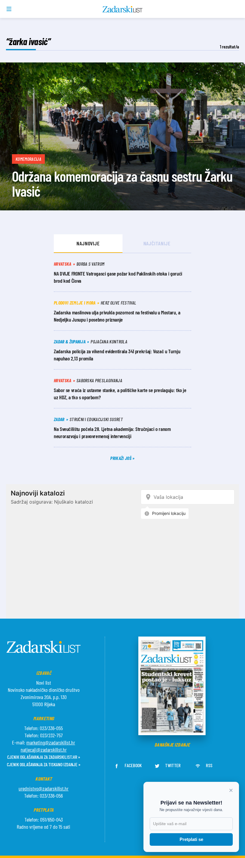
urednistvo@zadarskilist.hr (43, 788)
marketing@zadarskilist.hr (50, 742)
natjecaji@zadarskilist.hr (44, 749)
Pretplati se (191, 839)
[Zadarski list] (122, 9)
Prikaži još (121, 458)
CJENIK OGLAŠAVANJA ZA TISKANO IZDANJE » (43, 764)
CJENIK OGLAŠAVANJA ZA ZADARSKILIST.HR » (43, 757)
